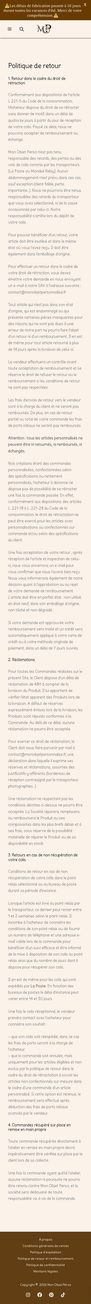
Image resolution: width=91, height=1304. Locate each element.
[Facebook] (39, 1294)
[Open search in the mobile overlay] (21, 29)
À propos (45, 1240)
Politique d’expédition (45, 1252)
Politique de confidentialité (45, 1265)
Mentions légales (45, 1271)
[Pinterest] (51, 1294)
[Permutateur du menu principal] (10, 29)
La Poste (38, 986)
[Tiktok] (63, 1294)
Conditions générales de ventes (45, 1246)
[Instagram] (28, 1294)
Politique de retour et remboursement (46, 1259)
